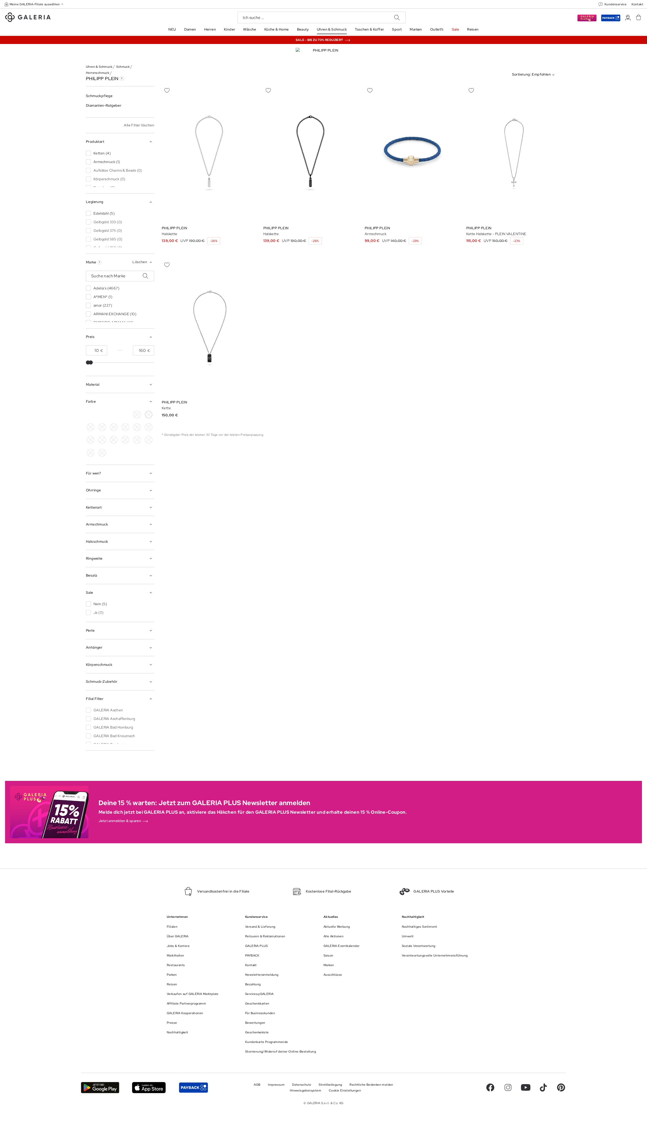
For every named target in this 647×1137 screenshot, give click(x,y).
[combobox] (534, 75)
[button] (34, 4)
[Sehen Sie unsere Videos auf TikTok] (543, 1087)
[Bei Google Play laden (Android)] (100, 1087)
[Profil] (628, 17)
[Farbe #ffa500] (114, 440)
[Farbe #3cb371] (102, 427)
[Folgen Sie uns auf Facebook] (490, 1087)
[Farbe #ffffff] (148, 414)
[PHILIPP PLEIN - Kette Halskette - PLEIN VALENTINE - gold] (513, 153)
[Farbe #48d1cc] (114, 427)
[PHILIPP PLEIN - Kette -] (209, 328)
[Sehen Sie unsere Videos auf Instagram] (508, 1087)
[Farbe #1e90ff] (125, 427)
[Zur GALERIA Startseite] (28, 18)
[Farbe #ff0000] (102, 440)
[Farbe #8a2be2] (137, 427)
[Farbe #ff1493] (90, 440)
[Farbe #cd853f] (102, 414)
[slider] (91, 362)
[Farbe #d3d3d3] (137, 414)
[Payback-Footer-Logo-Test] (193, 1087)
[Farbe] (114, 414)
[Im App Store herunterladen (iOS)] (149, 1087)
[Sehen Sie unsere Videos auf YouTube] (526, 1087)
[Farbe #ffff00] (125, 440)
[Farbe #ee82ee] (148, 427)
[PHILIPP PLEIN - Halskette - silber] (209, 153)
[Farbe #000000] (90, 414)
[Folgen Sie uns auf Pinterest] (561, 1087)
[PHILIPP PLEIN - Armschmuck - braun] (412, 153)
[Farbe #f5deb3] (90, 427)
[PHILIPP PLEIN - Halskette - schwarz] (310, 153)
